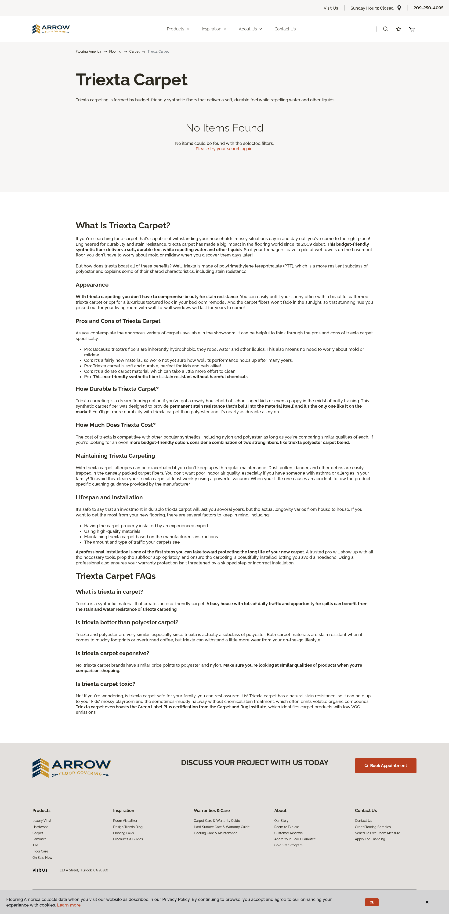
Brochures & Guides (128, 839)
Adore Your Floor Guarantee (294, 839)
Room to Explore (286, 827)
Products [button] (175, 28)
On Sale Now (42, 857)
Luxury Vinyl (42, 821)
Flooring (115, 51)
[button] (385, 29)
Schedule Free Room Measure (377, 833)
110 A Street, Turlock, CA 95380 (84, 870)
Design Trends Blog (127, 827)
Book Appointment (388, 765)
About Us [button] (248, 28)
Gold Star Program (288, 845)
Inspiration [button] (211, 28)
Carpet (134, 51)
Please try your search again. (224, 148)
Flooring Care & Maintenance (215, 833)
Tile (35, 845)
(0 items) (412, 29)
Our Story (281, 821)
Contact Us (285, 28)
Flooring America (88, 51)
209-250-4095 (428, 7)
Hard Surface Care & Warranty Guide (222, 827)
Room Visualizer (125, 821)
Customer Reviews (288, 833)
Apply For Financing (370, 839)
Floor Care (40, 851)
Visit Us (331, 8)
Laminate (40, 839)
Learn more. (69, 905)
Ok (372, 902)
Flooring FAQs (123, 833)
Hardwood (40, 827)
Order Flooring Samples (373, 827)
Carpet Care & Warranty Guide (217, 821)
